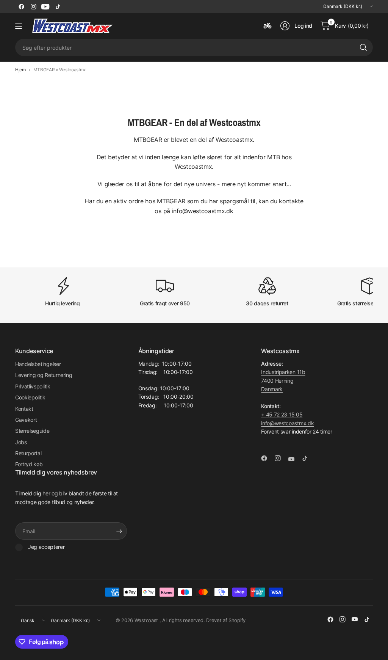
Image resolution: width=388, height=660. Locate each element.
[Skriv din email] (119, 531)
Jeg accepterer (46, 547)
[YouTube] (45, 6)
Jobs (21, 442)
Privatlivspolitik (32, 386)
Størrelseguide (32, 430)
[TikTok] (58, 6)
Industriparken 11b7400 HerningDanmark (283, 380)
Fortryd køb (28, 464)
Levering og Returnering (43, 375)
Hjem (20, 70)
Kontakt (24, 408)
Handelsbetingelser (38, 364)
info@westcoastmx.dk (287, 423)
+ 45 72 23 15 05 (281, 414)
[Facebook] (21, 6)
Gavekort (26, 419)
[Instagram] (33, 6)
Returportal (28, 453)
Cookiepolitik (30, 397)
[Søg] (363, 47)
